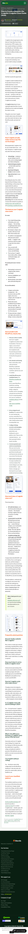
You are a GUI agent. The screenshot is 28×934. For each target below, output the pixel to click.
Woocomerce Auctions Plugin (7, 851)
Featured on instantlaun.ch (7, 843)
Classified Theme (17, 819)
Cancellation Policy (5, 907)
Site (5, 3)
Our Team (3, 901)
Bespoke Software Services (7, 866)
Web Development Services (7, 864)
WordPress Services (5, 868)
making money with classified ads (13, 203)
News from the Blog (5, 857)
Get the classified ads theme (11, 802)
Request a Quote (5, 855)
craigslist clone (10, 820)
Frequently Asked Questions (7, 862)
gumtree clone (7, 821)
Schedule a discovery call (13, 600)
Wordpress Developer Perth (7, 886)
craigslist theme (16, 820)
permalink (6, 822)
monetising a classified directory (14, 205)
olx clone (12, 821)
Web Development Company (7, 859)
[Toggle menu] (24, 3)
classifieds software (14, 399)
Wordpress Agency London (7, 887)
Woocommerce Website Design (8, 884)
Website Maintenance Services (8, 891)
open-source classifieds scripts (14, 404)
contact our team (9, 805)
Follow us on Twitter (5, 889)
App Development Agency (7, 861)
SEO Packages (4, 880)
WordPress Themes (5, 853)
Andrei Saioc (8, 19)
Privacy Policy (4, 905)
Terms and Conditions (6, 903)
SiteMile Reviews (5, 870)
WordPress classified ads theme (15, 380)
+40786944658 (7, 894)
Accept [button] (11, 932)
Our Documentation (5, 882)
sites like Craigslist (9, 815)
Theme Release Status (6, 872)
